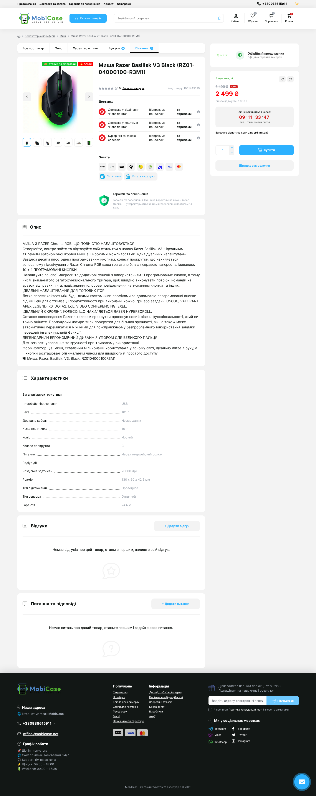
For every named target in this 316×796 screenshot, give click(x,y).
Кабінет (236, 21)
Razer (43, 358)
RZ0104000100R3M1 (98, 358)
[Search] (219, 18)
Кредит (109, 3)
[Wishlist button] (282, 79)
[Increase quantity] (231, 147)
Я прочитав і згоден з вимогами (251, 709)
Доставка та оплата (53, 3)
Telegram (220, 728)
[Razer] (221, 55)
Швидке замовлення (254, 165)
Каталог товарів (90, 18)
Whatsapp (221, 742)
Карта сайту (157, 706)
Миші (63, 36)
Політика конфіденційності (166, 697)
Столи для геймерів (125, 706)
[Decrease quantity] (231, 152)
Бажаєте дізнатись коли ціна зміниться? (241, 132)
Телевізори (120, 711)
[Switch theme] (297, 4)
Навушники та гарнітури (128, 721)
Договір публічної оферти (165, 692)
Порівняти (271, 18)
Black (75, 358)
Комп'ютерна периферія (40, 36)
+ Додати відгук (177, 526)
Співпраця (124, 3)
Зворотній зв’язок (160, 702)
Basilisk (56, 358)
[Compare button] (290, 79)
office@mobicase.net (40, 734)
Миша (32, 358)
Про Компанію (26, 3)
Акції (152, 716)
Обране (253, 18)
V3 (66, 358)
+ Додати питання (175, 603)
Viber (218, 734)
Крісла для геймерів (126, 702)
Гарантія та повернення (84, 3)
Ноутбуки (119, 697)
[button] (89, 96)
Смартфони (120, 692)
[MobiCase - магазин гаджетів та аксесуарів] (62, 689)
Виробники (156, 711)
